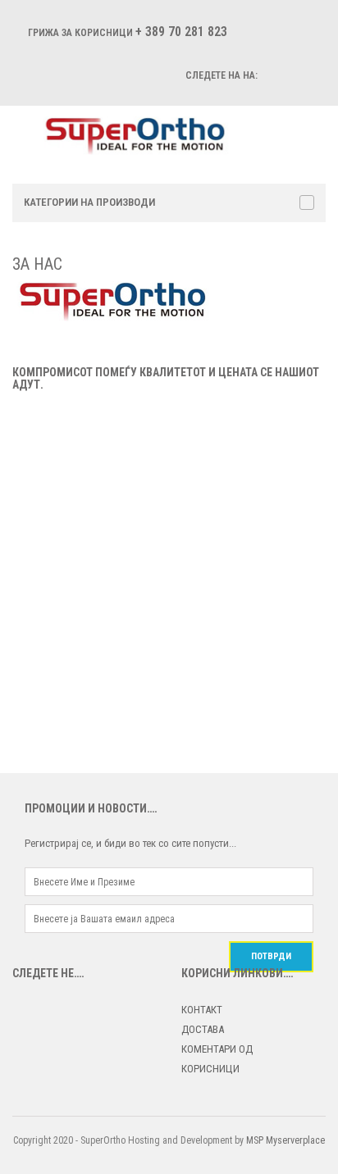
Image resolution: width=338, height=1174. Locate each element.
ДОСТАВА (202, 1029)
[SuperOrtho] (145, 135)
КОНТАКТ (201, 1009)
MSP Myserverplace (285, 1140)
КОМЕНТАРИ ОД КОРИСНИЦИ (217, 1059)
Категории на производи (89, 202)
